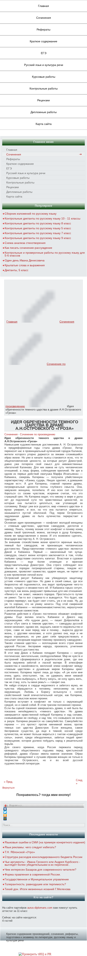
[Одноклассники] (43, 814)
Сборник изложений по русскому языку (30, 213)
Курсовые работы (43, 76)
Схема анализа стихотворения (25, 242)
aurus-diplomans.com (39, 907)
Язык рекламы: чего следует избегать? (30, 847)
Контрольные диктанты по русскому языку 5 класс (38, 228)
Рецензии (43, 100)
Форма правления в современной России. (33, 874)
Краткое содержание (43, 41)
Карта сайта (44, 124)
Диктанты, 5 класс (16, 270)
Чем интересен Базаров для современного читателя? (40, 869)
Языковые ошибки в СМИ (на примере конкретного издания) (45, 842)
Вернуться (8, 787)
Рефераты (43, 29)
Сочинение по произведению (37, 434)
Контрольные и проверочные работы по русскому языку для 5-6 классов (45, 254)
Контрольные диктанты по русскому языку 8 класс (38, 223)
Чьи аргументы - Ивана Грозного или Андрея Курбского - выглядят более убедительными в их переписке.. (42, 863)
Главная (43, 6)
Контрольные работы (44, 88)
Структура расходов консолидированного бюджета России (43, 857)
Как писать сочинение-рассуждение (28, 247)
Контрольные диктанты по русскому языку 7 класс (38, 233)
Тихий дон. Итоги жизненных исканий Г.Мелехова (37, 889)
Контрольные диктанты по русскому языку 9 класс (38, 238)
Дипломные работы (44, 112)
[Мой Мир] (43, 817)
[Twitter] (43, 811)
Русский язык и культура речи (43, 65)
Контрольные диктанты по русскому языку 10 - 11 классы (42, 218)
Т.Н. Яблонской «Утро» (20, 852)
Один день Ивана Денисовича (25, 260)
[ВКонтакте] (43, 808)
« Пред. (8, 781)
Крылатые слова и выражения (25, 265)
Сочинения (43, 17)
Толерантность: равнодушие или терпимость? (35, 884)
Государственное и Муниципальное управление (37, 879)
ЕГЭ (43, 53)
